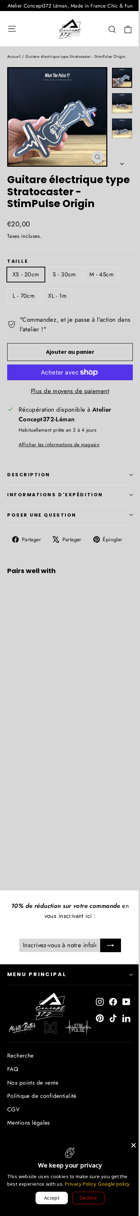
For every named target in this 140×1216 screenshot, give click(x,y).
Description (28, 475)
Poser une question (41, 515)
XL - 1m (57, 296)
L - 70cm (23, 296)
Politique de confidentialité (41, 1096)
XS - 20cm (26, 274)
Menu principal (37, 974)
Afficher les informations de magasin (59, 444)
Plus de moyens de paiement (70, 391)
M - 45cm (101, 274)
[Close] (133, 1145)
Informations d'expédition (55, 495)
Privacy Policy (80, 1184)
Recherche (20, 1055)
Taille (17, 261)
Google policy (114, 1184)
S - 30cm (64, 274)
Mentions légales (28, 1123)
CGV (13, 1109)
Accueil (14, 56)
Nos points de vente (32, 1083)
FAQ (12, 1069)
